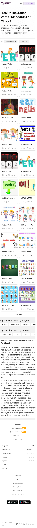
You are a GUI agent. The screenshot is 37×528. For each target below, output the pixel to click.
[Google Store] (25, 502)
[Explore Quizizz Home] (6, 3)
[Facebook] (20, 524)
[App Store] (12, 502)
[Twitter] (17, 524)
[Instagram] (24, 524)
